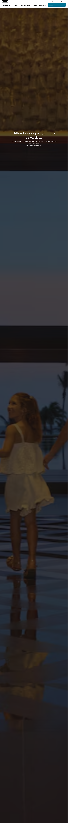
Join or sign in (51, 5)
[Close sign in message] (65, 4)
